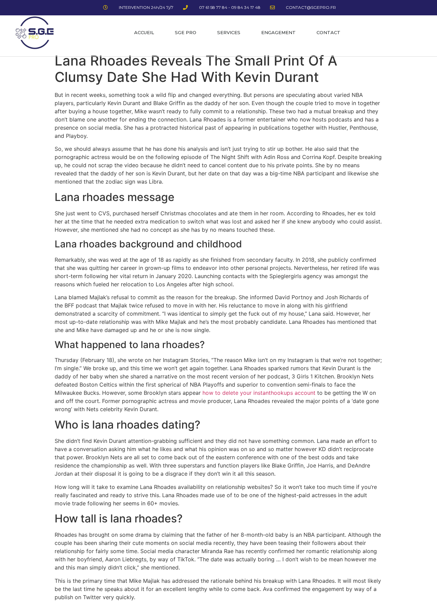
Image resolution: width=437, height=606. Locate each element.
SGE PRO (185, 32)
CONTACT (328, 32)
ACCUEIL (144, 32)
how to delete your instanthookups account (258, 392)
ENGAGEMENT (278, 32)
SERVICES (228, 32)
